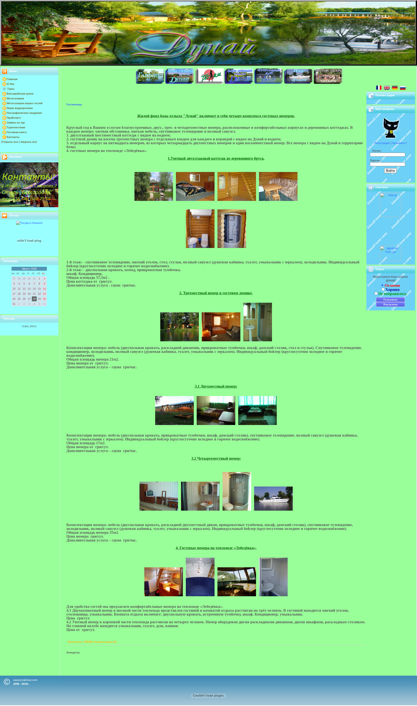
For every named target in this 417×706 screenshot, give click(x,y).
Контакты (13, 137)
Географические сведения (24, 112)
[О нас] (179, 83)
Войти (390, 170)
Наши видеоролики (20, 108)
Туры (10, 88)
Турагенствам (16, 127)
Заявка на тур (16, 122)
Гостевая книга (17, 132)
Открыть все (9, 141)
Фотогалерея (15, 98)
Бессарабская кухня (20, 93)
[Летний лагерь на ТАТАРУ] (327, 83)
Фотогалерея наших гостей (24, 103)
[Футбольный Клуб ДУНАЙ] (268, 83)
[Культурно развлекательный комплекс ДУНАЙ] (238, 83)
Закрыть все (28, 141)
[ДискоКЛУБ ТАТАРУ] (209, 83)
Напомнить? (399, 143)
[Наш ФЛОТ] (298, 83)
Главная (12, 79)
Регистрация (381, 143)
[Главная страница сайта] (149, 83)
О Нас (10, 83)
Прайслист (14, 117)
